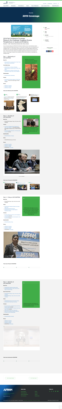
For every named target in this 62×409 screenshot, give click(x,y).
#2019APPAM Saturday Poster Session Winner (12, 297)
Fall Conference (21, 5)
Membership (13, 5)
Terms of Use (35, 404)
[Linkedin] (51, 51)
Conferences (47, 41)
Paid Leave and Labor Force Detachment (11, 306)
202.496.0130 (8, 400)
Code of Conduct (30, 404)
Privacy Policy (25, 404)
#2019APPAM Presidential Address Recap (11, 284)
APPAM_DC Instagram (8, 86)
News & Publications (34, 5)
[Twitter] (49, 396)
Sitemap (39, 404)
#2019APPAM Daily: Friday (9, 219)
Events (27, 5)
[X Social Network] (49, 51)
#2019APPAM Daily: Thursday (9, 135)
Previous (2, 161)
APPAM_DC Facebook (8, 85)
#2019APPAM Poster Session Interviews (11, 298)
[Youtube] (58, 396)
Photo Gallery (11, 147)
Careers (36, 398)
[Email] (52, 51)
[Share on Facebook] (47, 51)
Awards (36, 397)
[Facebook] (51, 396)
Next (41, 161)
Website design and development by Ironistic (53, 404)
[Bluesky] (55, 396)
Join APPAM (44, 3)
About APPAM (5, 5)
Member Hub (50, 3)
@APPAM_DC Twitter (8, 87)
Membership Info (24, 397)
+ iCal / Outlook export (33, 382)
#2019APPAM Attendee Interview (10, 206)
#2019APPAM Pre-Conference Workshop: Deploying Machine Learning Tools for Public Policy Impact (12, 68)
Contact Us (55, 3)
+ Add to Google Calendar (10, 382)
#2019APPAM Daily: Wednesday (10, 75)
